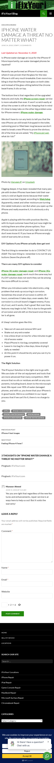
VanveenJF (16, 182)
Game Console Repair (11, 687)
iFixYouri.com (18, 465)
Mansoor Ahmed (13, 486)
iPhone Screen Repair (12, 418)
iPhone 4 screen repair (22, 411)
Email (4, 579)
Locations (6, 643)
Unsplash (30, 182)
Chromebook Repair (10, 703)
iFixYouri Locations (10, 672)
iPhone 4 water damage (14, 414)
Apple (6, 411)
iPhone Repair (33, 414)
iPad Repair (6, 682)
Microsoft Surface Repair (12, 698)
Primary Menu (50, 13)
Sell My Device (8, 638)
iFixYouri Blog (9, 13)
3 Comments (25, 45)
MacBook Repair (8, 693)
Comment (7, 531)
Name (5, 567)
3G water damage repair (21, 270)
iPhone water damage (34, 418)
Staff (16, 45)
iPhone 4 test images (10, 431)
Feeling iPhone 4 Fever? (12, 442)
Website (5, 591)
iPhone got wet (41, 132)
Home (4, 633)
